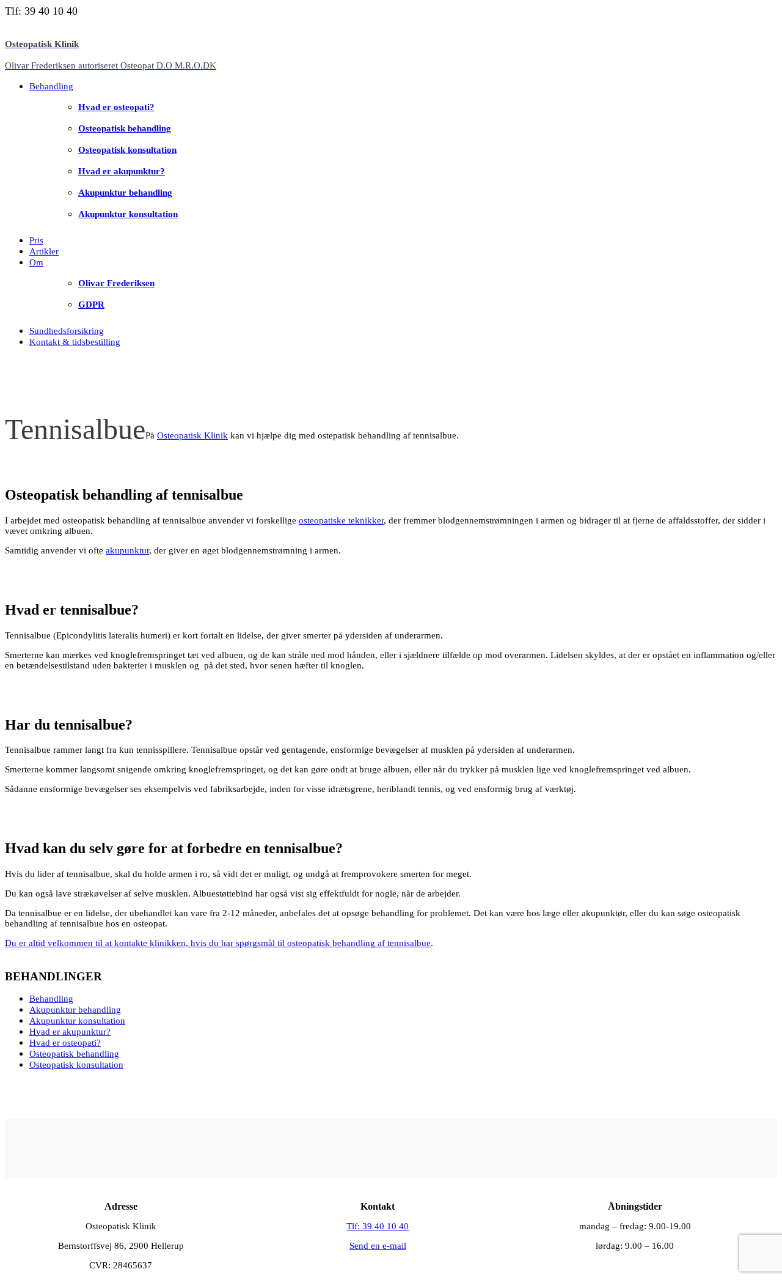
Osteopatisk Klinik (192, 435)
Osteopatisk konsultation (127, 150)
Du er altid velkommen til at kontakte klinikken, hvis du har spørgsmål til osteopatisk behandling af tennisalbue (218, 943)
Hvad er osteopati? (116, 107)
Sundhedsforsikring (66, 331)
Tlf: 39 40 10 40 (377, 1226)
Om (36, 262)
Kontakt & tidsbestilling (74, 342)
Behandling (51, 86)
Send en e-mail (377, 1246)
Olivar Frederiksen (116, 283)
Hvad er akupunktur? (121, 171)
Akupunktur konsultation (128, 214)
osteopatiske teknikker (341, 520)
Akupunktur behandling (125, 193)
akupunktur (127, 550)
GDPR (91, 304)
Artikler (44, 251)
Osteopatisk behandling (124, 128)
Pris (36, 240)
